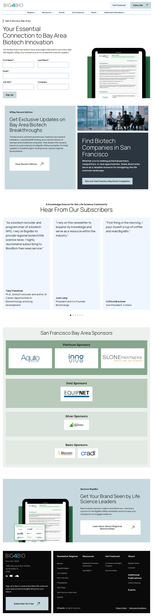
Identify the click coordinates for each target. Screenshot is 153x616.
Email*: (6, 71)
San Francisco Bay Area (67, 592)
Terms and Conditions (137, 608)
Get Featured (119, 5)
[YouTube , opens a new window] (11, 576)
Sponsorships (111, 570)
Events (131, 589)
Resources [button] (46, 12)
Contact (131, 567)
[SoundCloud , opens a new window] (16, 576)
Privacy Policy (121, 608)
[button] (31, 12)
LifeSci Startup (134, 583)
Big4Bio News (133, 563)
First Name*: (9, 60)
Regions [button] (30, 12)
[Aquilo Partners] (30, 358)
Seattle (60, 597)
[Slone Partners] (122, 358)
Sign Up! (10, 95)
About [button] (93, 12)
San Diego (61, 587)
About (131, 556)
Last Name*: (43, 60)
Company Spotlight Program (113, 564)
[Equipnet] (76, 394)
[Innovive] (76, 358)
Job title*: (7, 82)
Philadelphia (62, 582)
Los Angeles (62, 573)
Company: (43, 82)
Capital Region (63, 568)
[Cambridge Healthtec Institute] (76, 425)
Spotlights (87, 570)
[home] (13, 5)
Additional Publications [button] (114, 12)
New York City (62, 578)
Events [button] (62, 12)
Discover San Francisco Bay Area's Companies (107, 181)
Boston (60, 563)
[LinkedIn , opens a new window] (7, 576)
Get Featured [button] (78, 12)
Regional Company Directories (90, 564)
